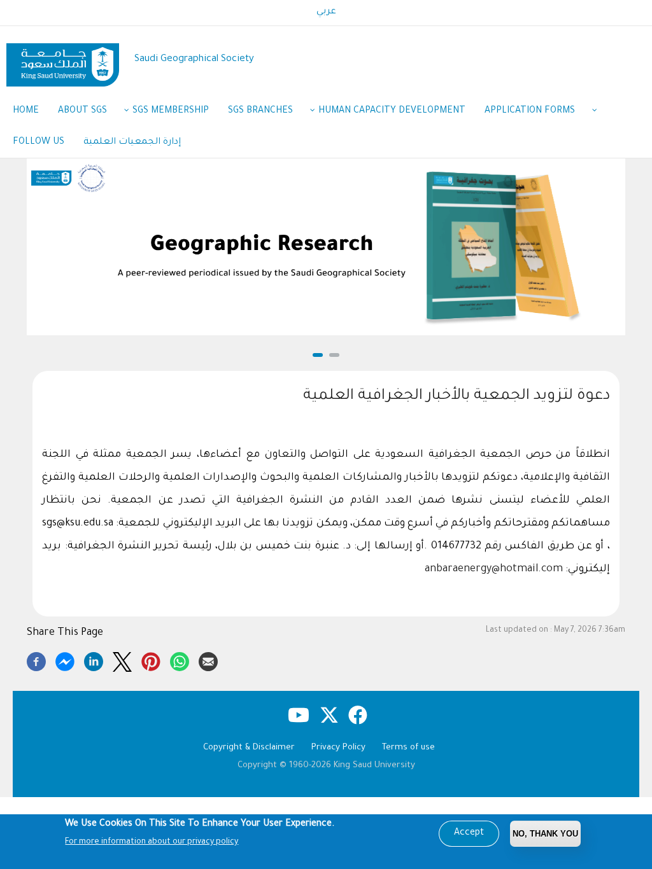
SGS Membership (170, 111)
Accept (469, 833)
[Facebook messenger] (64, 659)
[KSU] (62, 60)
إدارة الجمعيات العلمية (132, 142)
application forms (530, 111)
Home (26, 111)
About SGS (82, 111)
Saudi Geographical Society (194, 59)
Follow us (38, 142)
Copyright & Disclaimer (249, 748)
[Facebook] (36, 659)
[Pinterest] (150, 659)
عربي (326, 12)
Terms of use (408, 748)
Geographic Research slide (326, 335)
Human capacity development (391, 111)
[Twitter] (122, 659)
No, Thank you (545, 833)
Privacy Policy (338, 748)
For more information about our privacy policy (151, 842)
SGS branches (260, 111)
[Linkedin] (93, 659)
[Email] (208, 659)
